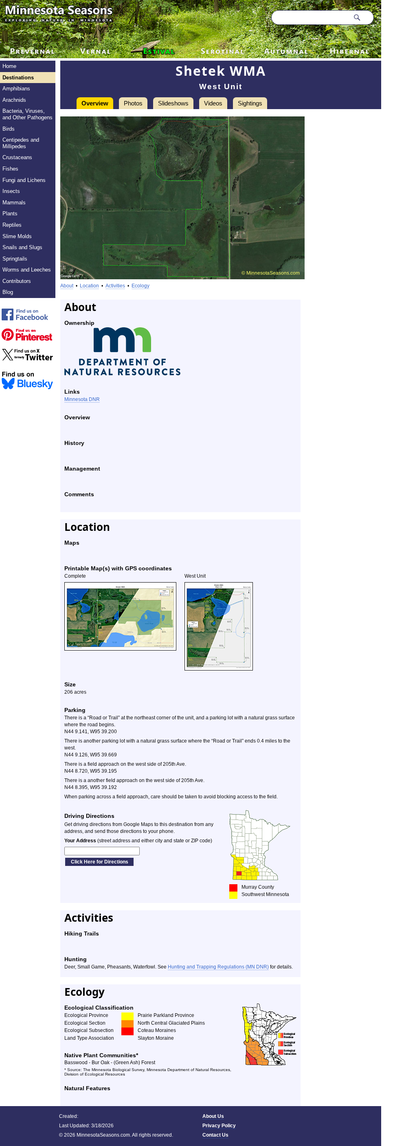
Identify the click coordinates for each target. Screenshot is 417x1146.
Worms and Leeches (26, 270)
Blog (7, 292)
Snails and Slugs (22, 247)
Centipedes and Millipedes (20, 143)
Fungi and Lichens (24, 180)
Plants (10, 213)
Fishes (10, 169)
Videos (213, 103)
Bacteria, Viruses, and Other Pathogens (27, 114)
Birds (8, 129)
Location (89, 286)
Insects (11, 191)
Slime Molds (17, 236)
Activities (115, 286)
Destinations (18, 78)
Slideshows (173, 103)
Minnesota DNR (82, 399)
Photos (133, 103)
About (66, 286)
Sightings (250, 103)
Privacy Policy (219, 1125)
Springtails (14, 259)
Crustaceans (17, 157)
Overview (94, 103)
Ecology (140, 286)
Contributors (16, 281)
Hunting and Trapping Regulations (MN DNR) (218, 967)
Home (9, 66)
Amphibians (16, 88)
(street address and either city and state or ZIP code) (138, 841)
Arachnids (14, 100)
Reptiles (12, 225)
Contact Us (215, 1135)
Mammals (14, 202)
